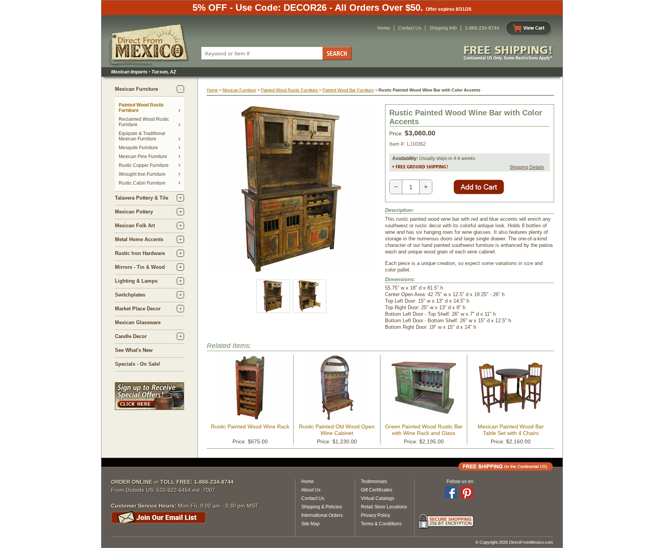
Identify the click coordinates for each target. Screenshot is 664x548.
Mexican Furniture (136, 89)
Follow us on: (460, 481)
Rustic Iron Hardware (140, 253)
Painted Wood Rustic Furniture (290, 90)
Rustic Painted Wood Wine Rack (250, 426)
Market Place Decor (138, 308)
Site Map (310, 523)
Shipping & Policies (321, 507)
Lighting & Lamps (136, 281)
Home (383, 28)
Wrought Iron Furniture (142, 174)
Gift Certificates (376, 490)
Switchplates (130, 295)
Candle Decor (131, 336)
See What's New (134, 350)
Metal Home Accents (139, 239)
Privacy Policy (375, 515)
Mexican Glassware (138, 322)
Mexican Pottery (134, 212)
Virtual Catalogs (377, 498)
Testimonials (374, 481)
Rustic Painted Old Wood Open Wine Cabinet (337, 429)
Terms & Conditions (381, 523)
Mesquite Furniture (138, 147)
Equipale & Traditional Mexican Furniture (142, 136)
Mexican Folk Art (135, 225)
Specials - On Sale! (137, 364)
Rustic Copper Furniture (144, 165)
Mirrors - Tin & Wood (140, 267)
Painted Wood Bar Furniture (348, 90)
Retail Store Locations (384, 507)
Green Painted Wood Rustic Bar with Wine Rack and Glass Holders (424, 433)
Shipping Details (527, 167)
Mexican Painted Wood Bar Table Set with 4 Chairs (511, 429)
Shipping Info (443, 28)
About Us (310, 490)
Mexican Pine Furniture (143, 156)
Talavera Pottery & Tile (141, 198)
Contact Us (409, 28)
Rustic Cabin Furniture (142, 183)
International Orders (322, 515)
